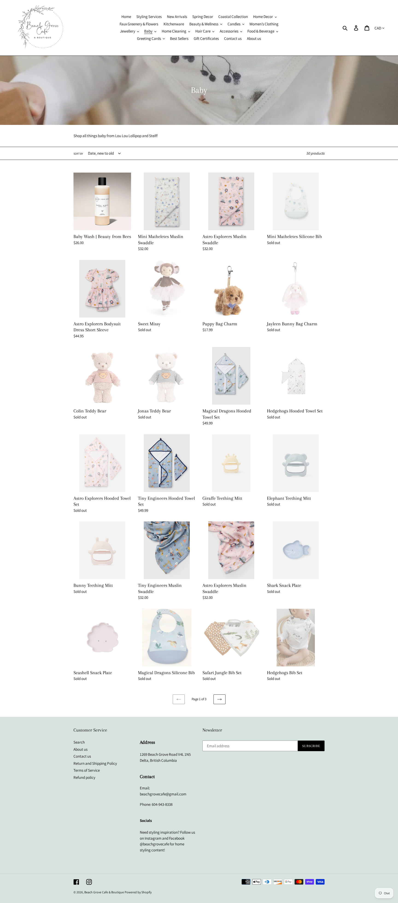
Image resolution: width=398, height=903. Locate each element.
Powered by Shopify (138, 892)
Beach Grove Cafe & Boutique (104, 892)
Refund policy (84, 777)
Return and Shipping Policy (95, 763)
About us (80, 749)
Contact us (82, 756)
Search (79, 742)
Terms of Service (86, 770)
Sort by (78, 153)
